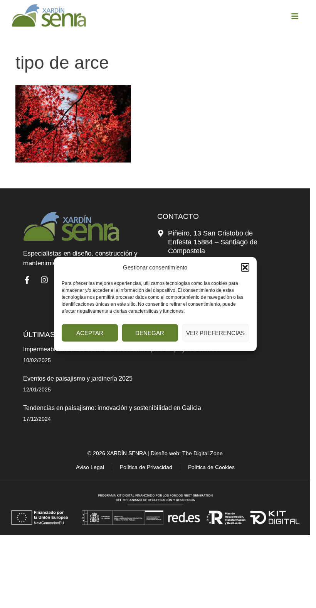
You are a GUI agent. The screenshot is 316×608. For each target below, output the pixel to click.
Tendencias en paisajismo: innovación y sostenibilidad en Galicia (112, 408)
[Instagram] (44, 280)
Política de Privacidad (146, 467)
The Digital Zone (202, 453)
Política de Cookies (211, 467)
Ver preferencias (215, 332)
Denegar (149, 332)
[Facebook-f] (27, 280)
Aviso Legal (90, 467)
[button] (245, 267)
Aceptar (89, 332)
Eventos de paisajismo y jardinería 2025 (78, 378)
